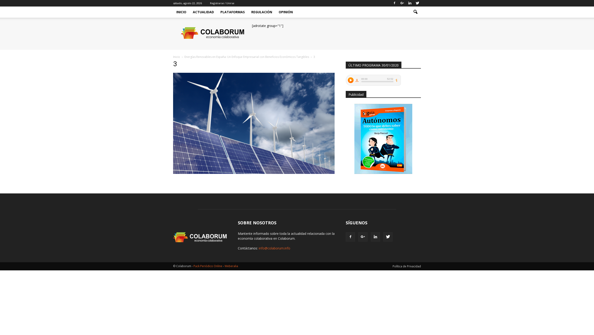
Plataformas (232, 12)
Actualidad (203, 12)
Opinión (286, 12)
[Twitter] (417, 3)
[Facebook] (394, 3)
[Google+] (402, 3)
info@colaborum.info (274, 248)
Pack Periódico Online (208, 266)
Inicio (181, 12)
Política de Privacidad (407, 266)
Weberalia (231, 266)
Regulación (261, 12)
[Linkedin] (409, 3)
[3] (254, 173)
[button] (415, 12)
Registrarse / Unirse (222, 3)
